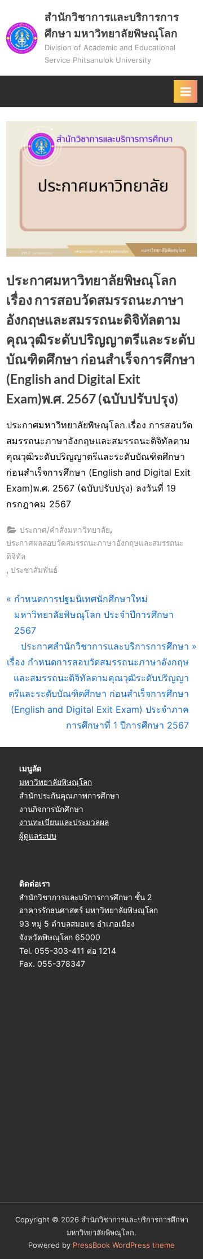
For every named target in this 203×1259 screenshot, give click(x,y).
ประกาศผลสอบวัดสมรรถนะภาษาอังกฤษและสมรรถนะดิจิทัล (94, 549)
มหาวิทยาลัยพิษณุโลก (55, 782)
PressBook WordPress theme (124, 1245)
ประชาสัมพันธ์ (34, 569)
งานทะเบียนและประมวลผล (64, 822)
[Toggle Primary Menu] (185, 91)
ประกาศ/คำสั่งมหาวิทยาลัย (65, 529)
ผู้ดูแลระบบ (37, 835)
